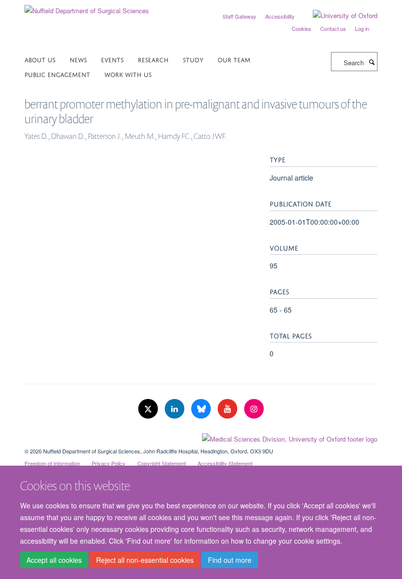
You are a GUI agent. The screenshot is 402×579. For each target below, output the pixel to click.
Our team (234, 59)
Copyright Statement (161, 463)
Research (153, 59)
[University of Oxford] (337, 16)
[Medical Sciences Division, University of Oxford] (201, 436)
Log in (362, 28)
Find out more (229, 560)
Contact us (333, 28)
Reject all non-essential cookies (145, 560)
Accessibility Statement (225, 463)
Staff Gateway (239, 16)
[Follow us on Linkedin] (175, 409)
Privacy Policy (109, 463)
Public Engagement (57, 74)
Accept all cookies (54, 560)
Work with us (127, 74)
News (78, 59)
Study (193, 59)
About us (40, 59)
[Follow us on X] (149, 409)
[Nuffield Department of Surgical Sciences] (87, 7)
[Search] (371, 61)
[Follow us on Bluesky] (202, 409)
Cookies (301, 28)
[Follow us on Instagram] (254, 409)
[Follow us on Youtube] (228, 409)
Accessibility (280, 16)
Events (112, 59)
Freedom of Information (52, 463)
